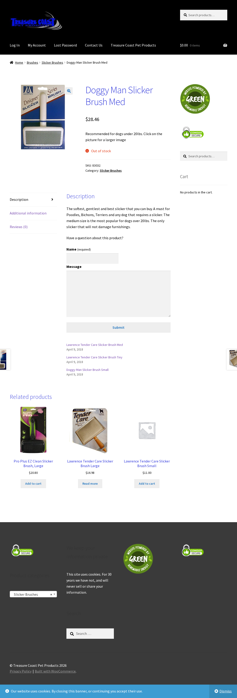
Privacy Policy (20, 671)
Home (19, 62)
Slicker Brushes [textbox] (32, 594)
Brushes (32, 62)
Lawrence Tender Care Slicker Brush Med (94, 345)
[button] (69, 91)
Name (78, 249)
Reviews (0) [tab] (19, 226)
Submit (118, 327)
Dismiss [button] (225, 691)
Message (73, 266)
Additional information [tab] (28, 213)
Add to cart (33, 483)
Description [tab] (19, 199)
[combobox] (33, 594)
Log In (15, 45)
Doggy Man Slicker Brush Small (87, 370)
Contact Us (94, 45)
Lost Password (65, 45)
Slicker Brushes (52, 62)
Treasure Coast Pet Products (133, 45)
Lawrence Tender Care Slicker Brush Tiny (94, 357)
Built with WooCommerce (55, 671)
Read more (90, 483)
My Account (37, 45)
